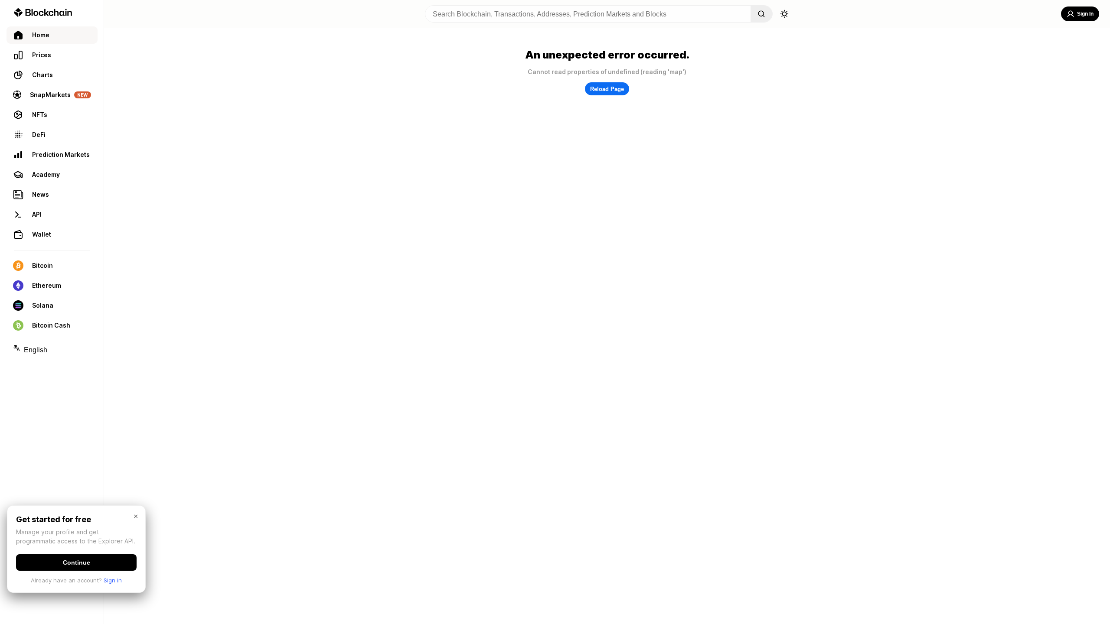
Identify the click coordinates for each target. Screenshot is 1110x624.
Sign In (1085, 14)
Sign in (113, 580)
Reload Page (607, 89)
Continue (76, 562)
